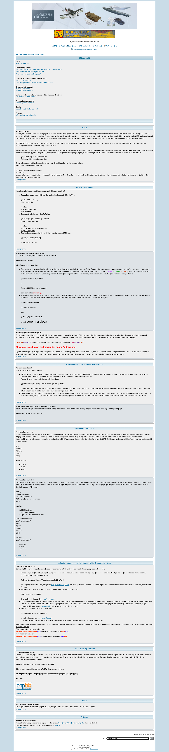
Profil (107, 46)
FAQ (55, 46)
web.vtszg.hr (46, 606)
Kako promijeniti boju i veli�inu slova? (30, 72)
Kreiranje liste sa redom (24, 91)
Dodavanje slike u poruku (25, 103)
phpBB (80, 746)
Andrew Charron (94, 748)
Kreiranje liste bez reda (24, 89)
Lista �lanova (72, 46)
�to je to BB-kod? (22, 63)
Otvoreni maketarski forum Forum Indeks (30, 54)
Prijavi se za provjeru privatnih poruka (85, 49)
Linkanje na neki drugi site (25, 97)
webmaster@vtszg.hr (45, 618)
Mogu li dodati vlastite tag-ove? (27, 109)
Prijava (115, 46)
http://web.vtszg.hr (49, 599)
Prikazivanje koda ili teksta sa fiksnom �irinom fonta (34, 83)
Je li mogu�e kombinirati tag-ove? (28, 74)
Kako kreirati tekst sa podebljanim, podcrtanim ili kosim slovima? (39, 70)
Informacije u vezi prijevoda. (26, 115)
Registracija (98, 46)
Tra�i (63, 46)
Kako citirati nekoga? (23, 80)
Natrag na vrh (21, 180)
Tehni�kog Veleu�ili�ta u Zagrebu (71, 723)
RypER (57, 725)
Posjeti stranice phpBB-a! (60, 585)
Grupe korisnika (86, 46)
